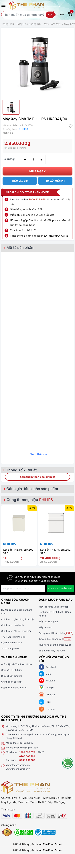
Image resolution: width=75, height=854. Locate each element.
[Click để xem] (37, 63)
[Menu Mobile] (4, 5)
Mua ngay (37, 171)
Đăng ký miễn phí (60, 588)
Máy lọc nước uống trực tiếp (53, 606)
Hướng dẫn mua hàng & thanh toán (17, 611)
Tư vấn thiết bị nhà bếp (54, 639)
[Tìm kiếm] (50, 15)
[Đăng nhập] (62, 13)
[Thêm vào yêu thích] (70, 126)
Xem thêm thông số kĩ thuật (37, 476)
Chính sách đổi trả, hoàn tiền (16, 631)
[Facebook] (41, 667)
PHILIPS (23, 129)
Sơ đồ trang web (10, 648)
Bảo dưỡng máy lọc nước (52, 650)
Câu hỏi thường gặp (11, 642)
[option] (19, 535)
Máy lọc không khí (48, 621)
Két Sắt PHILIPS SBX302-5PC (56, 551)
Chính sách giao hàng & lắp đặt (17, 619)
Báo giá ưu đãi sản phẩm (55, 633)
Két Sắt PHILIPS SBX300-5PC (19, 551)
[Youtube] (41, 680)
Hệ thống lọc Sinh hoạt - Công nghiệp (55, 614)
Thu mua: (11, 760)
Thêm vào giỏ (20, 181)
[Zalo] (41, 674)
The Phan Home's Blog (13, 637)
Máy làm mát (45, 627)
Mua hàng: (11, 752)
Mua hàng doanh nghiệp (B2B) (55, 644)
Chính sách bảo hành (12, 625)
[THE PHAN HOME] (26, 5)
